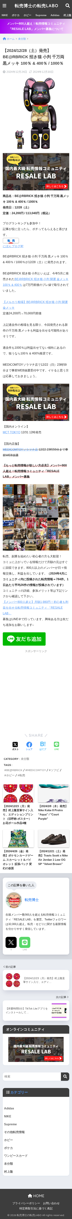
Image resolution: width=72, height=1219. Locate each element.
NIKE (5, 15)
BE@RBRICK (14, 770)
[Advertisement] (36, 691)
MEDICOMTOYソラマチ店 (20, 449)
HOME (38, 1196)
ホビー (27, 15)
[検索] (65, 1076)
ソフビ (55, 770)
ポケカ (16, 15)
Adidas (55, 15)
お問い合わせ (51, 1203)
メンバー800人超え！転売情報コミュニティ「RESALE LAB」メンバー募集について (36, 26)
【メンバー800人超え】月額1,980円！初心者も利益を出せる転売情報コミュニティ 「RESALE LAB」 (35, 607)
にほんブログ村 (13, 246)
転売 (22, 775)
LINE (25, 949)
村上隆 (8, 1171)
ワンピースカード (16, 1155)
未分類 (25, 759)
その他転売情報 (14, 1132)
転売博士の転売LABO (36, 5)
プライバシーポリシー (26, 1203)
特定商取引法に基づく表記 (36, 1208)
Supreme (41, 15)
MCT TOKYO (11, 432)
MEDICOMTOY (36, 770)
